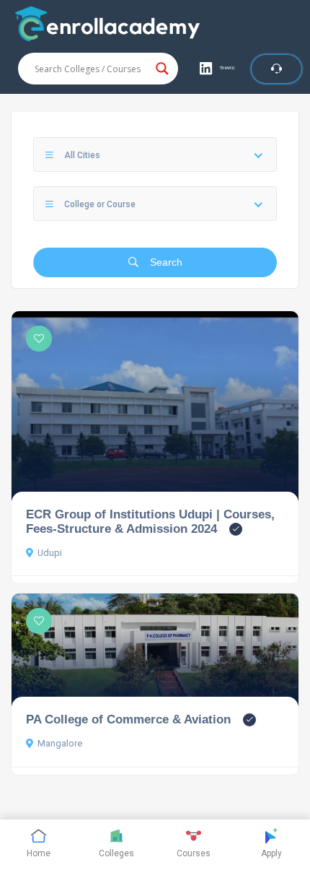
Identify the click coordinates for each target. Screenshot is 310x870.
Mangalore (59, 743)
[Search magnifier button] (162, 68)
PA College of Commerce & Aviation (128, 719)
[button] (218, 68)
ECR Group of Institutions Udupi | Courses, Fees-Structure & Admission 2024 (150, 521)
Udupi (49, 552)
